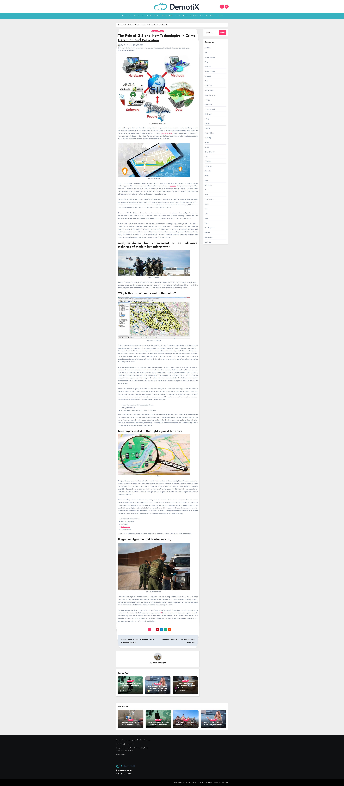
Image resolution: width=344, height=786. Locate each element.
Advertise (217, 782)
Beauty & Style (167, 16)
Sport (206, 204)
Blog (206, 62)
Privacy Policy (191, 782)
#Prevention (131, 50)
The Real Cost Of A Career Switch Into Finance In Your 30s (130, 685)
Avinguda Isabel (128, 688)
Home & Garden (210, 152)
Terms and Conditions (204, 782)
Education (208, 104)
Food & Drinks (147, 16)
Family (207, 119)
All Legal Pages (179, 782)
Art (206, 52)
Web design (209, 237)
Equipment (208, 114)
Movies (184, 16)
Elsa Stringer (128, 45)
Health (156, 16)
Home (124, 16)
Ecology (207, 100)
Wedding (208, 242)
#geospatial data (180, 48)
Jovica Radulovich (183, 688)
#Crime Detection (125, 48)
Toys (206, 218)
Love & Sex (208, 166)
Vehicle (207, 232)
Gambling (208, 138)
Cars (202, 16)
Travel (177, 16)
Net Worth (210, 16)
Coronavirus (209, 90)
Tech (130, 16)
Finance (207, 128)
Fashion (207, 123)
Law (206, 157)
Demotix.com (124, 770)
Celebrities (194, 16)
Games (136, 16)
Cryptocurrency (210, 95)
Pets (206, 195)
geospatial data (166, 133)
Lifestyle (208, 161)
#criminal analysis (137, 48)
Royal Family (209, 199)
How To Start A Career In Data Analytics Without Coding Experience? (158, 688)
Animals (207, 48)
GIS (160, 613)
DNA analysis (125, 527)
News (206, 190)
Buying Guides (210, 71)
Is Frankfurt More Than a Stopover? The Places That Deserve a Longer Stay (185, 724)
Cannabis (208, 76)
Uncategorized (210, 228)
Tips (206, 214)
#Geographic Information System (164, 48)
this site (173, 186)
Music (207, 180)
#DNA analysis (148, 48)
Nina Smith (153, 691)
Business (155, 31)
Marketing (208, 171)
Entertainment (210, 109)
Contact (219, 16)
